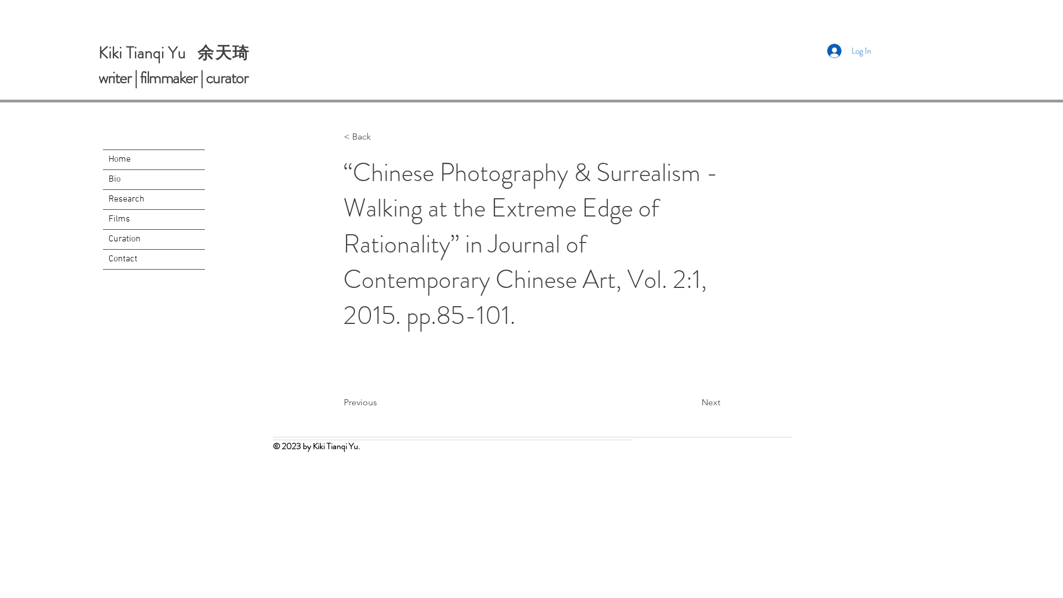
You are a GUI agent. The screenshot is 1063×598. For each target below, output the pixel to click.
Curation (125, 239)
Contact (123, 259)
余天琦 (224, 52)
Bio (115, 179)
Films (119, 219)
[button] (380, 137)
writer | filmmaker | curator (173, 77)
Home (120, 159)
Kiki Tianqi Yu (148, 52)
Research (127, 199)
